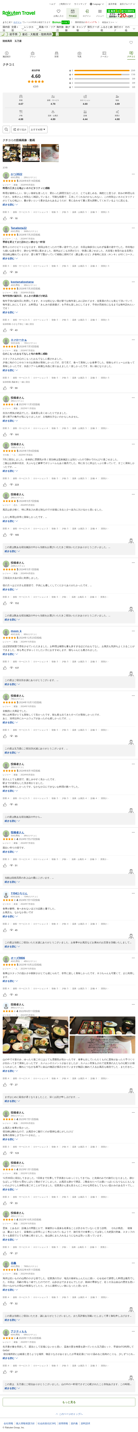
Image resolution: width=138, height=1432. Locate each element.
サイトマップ (80, 4)
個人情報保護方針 (25, 1423)
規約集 (74, 1423)
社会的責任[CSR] (47, 1423)
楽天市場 (112, 4)
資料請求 (85, 1423)
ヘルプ (52, 4)
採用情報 (63, 1423)
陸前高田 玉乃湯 (12, 40)
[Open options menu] (133, 174)
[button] (12, 153)
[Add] (131, 42)
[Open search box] (6, 129)
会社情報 (8, 1423)
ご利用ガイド (65, 4)
